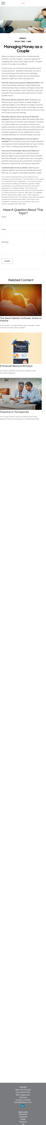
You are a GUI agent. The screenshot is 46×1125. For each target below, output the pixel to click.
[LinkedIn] (22, 1105)
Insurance (23, 1122)
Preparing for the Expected (14, 412)
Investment (23, 1117)
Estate (23, 1119)
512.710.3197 (25, 1090)
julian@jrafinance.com (23, 1102)
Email (4, 229)
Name (4, 217)
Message (5, 242)
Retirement (23, 1114)
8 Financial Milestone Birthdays (16, 366)
